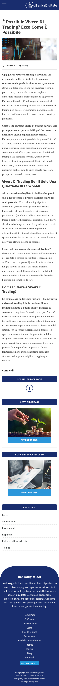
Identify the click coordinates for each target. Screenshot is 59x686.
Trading (25, 66)
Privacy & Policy (37, 676)
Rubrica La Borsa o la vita (14, 541)
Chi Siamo (29, 619)
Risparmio (7, 534)
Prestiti (29, 644)
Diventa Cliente (29, 663)
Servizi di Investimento (29, 640)
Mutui (29, 649)
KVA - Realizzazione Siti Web (35, 678)
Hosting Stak (33, 681)
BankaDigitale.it (38, 673)
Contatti (29, 657)
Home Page (29, 614)
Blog (29, 653)
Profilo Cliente (29, 632)
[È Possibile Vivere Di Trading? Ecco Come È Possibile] (41, 4)
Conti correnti (9, 521)
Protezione (29, 636)
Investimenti (8, 528)
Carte (5, 515)
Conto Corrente (29, 623)
